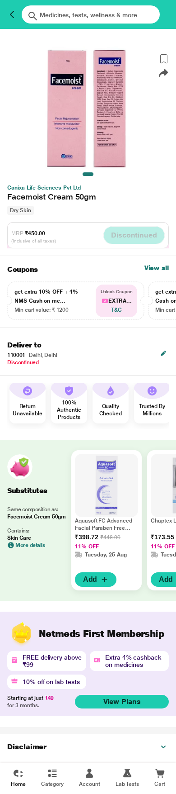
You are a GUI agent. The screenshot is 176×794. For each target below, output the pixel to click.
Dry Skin (20, 210)
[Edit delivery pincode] (163, 353)
